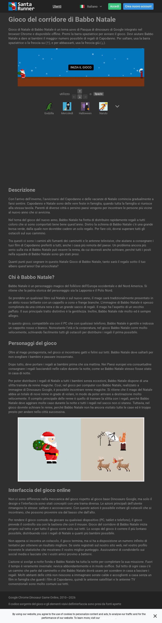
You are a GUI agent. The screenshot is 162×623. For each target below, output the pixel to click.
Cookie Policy (108, 617)
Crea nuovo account (138, 6)
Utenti (57, 6)
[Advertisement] (81, 151)
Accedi (114, 6)
